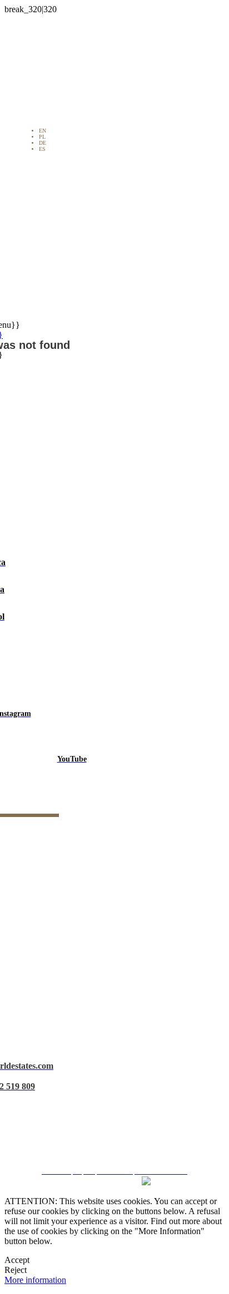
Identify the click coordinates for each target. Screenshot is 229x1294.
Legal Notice (118, 1083)
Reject (15, 1270)
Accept (16, 1260)
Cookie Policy (118, 1122)
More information (35, 1280)
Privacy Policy (119, 1103)
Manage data (118, 1142)
